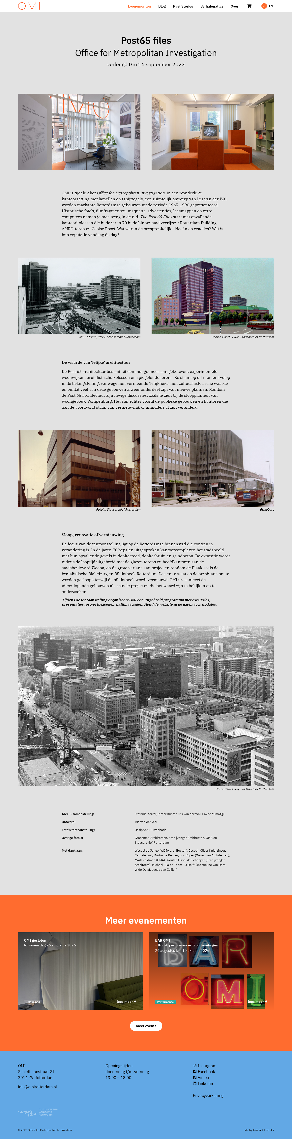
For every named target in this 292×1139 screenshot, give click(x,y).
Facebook (206, 1071)
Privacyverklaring (208, 1095)
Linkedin (205, 1083)
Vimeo (203, 1077)
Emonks (269, 1130)
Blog (162, 6)
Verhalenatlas (211, 6)
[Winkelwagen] (249, 6)
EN (271, 6)
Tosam (257, 1130)
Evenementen (139, 6)
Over (234, 6)
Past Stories (183, 6)
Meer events (146, 1026)
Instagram (206, 1065)
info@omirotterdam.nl (37, 1086)
